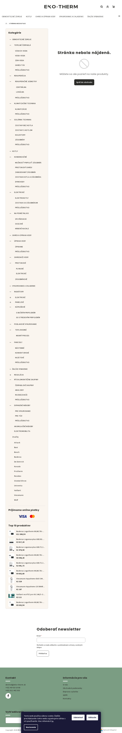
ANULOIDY (19, 390)
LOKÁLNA (20, 92)
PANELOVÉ (19, 302)
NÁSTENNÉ (19, 348)
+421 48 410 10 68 (12, 687)
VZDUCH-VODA (21, 51)
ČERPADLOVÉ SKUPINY (24, 385)
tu (52, 721)
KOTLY (15, 151)
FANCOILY (18, 342)
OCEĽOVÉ (19, 224)
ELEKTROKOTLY (22, 198)
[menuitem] (12, 16)
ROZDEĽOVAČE (21, 395)
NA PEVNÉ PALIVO (21, 213)
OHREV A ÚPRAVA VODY (22, 235)
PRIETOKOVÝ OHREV (23, 167)
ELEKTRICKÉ (19, 192)
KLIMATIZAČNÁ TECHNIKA (25, 103)
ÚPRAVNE (19, 246)
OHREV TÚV (20, 65)
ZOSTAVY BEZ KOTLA (24, 125)
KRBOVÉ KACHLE (22, 228)
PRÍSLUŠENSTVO (22, 70)
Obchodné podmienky (72, 688)
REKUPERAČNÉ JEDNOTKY (26, 81)
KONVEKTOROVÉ (22, 353)
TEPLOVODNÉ (21, 330)
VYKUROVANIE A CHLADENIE (23, 286)
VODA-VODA (20, 55)
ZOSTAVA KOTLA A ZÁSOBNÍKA (28, 177)
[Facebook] (8, 696)
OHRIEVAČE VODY (21, 257)
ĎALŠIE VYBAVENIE (20, 369)
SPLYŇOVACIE (21, 219)
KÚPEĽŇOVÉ (20, 307)
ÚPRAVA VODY (20, 241)
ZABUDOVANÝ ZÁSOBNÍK (25, 172)
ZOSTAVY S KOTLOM (23, 130)
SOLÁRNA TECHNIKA (22, 119)
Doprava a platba (70, 691)
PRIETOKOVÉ (20, 263)
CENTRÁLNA (21, 87)
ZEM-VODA (19, 60)
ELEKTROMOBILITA (22, 431)
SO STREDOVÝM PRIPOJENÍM (28, 317)
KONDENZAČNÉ (20, 157)
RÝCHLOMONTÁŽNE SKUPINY (26, 379)
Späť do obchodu (84, 82)
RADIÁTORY (19, 291)
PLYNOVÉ (20, 268)
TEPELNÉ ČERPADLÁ (22, 45)
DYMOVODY (19, 181)
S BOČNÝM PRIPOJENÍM (26, 312)
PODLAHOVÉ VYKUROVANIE (25, 324)
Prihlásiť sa (43, 653)
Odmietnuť (78, 717)
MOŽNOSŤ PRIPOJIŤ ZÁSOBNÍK (28, 162)
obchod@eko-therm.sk (15, 684)
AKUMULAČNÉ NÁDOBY (23, 426)
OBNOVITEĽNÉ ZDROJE (21, 39)
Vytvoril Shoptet (110, 730)
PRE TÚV (18, 416)
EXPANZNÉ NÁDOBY (22, 405)
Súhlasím (92, 717)
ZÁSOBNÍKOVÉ (21, 279)
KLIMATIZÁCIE (21, 109)
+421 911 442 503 (12, 690)
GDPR (65, 695)
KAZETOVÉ (19, 357)
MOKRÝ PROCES (22, 335)
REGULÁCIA (19, 374)
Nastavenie (31, 727)
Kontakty (67, 698)
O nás (65, 684)
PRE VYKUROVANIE (22, 411)
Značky (15, 437)
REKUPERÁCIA (20, 75)
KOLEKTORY (20, 135)
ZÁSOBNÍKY (20, 139)
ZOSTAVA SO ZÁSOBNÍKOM (26, 202)
